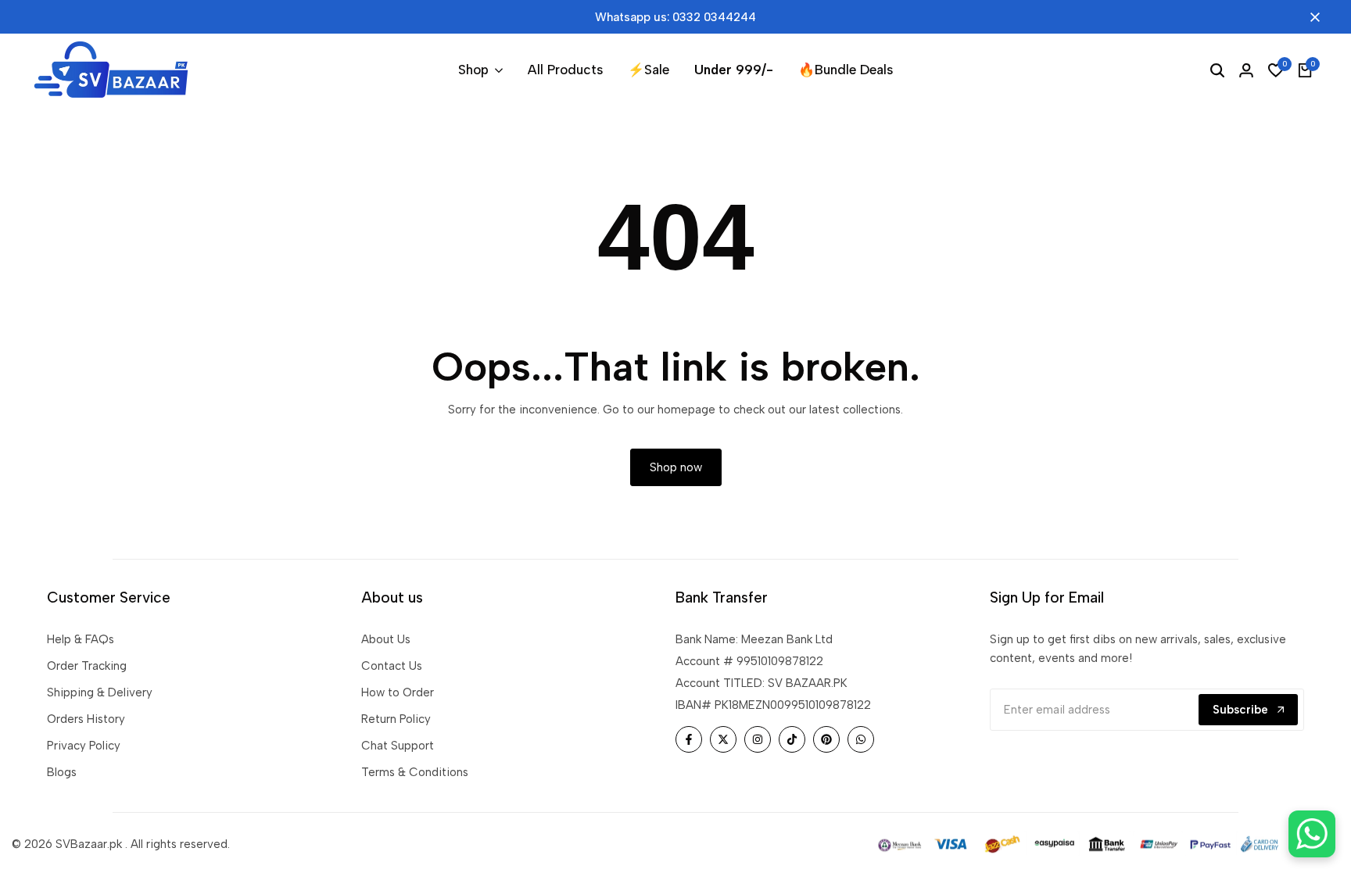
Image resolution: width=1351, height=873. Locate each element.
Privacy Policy (83, 746)
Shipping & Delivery (99, 692)
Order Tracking (87, 666)
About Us (385, 639)
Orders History (86, 719)
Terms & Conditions (414, 772)
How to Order (397, 692)
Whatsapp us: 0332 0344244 (675, 17)
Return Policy (396, 719)
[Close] (1312, 17)
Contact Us (391, 666)
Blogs (62, 772)
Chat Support (397, 746)
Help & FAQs (80, 639)
